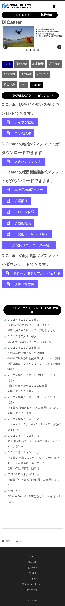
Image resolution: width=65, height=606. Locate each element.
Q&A (23, 84)
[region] (32, 36)
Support (37, 84)
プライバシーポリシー (32, 584)
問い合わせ (33, 589)
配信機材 (9, 74)
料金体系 (9, 84)
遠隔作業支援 (24, 284)
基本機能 (38, 63)
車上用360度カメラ (29, 190)
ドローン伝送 (24, 212)
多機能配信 (22, 223)
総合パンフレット (28, 162)
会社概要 (32, 573)
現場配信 (21, 201)
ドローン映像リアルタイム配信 (36, 273)
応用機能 (54, 63)
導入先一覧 (33, 567)
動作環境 (26, 74)
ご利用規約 (33, 578)
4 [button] (38, 50)
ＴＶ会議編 (22, 133)
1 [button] (27, 50)
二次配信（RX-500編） (31, 234)
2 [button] (31, 50)
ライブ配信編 (24, 122)
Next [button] (59, 47)
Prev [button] (5, 47)
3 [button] (34, 50)
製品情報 (32, 562)
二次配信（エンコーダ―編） (31, 245)
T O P (7, 64)
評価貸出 (42, 74)
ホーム (33, 556)
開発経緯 (21, 63)
